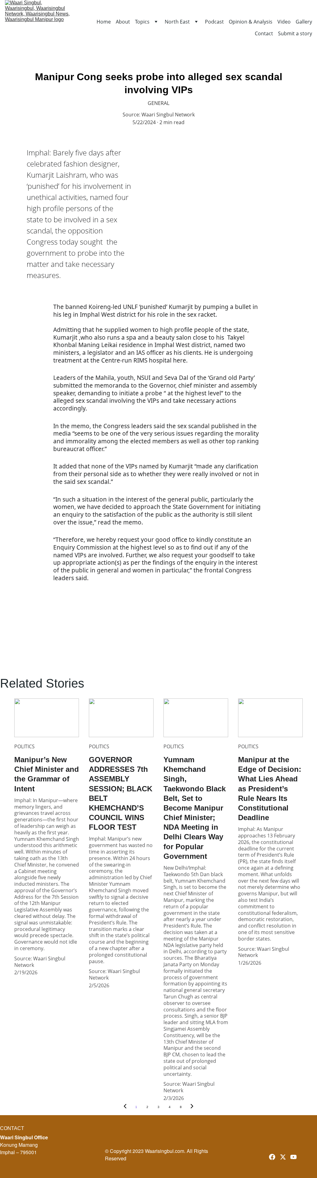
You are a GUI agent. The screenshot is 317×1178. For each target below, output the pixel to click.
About (123, 22)
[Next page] (192, 1107)
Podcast (214, 22)
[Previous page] (125, 1107)
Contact (264, 33)
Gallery (304, 22)
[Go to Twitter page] (283, 1157)
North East (177, 22)
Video (284, 22)
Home (104, 22)
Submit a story (295, 33)
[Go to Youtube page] (293, 1157)
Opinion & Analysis (250, 22)
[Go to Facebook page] (272, 1157)
